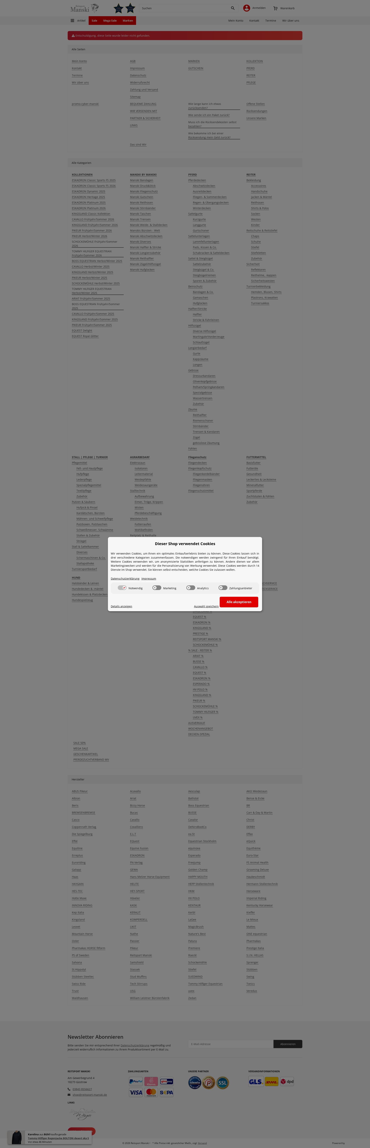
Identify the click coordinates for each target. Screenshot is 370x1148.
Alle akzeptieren (239, 602)
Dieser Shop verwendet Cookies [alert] (185, 543)
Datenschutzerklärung (125, 578)
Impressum (148, 578)
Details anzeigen (121, 606)
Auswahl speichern (206, 606)
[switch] (122, 587)
